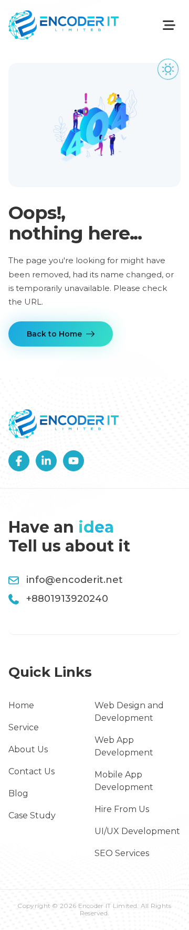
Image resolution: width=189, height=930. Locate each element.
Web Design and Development (129, 711)
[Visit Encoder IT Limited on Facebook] (18, 460)
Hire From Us (121, 809)
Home (21, 705)
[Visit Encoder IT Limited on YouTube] (73, 460)
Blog (18, 793)
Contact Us (31, 771)
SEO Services (121, 853)
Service (23, 727)
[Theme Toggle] (168, 69)
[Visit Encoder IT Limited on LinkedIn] (46, 460)
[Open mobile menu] (169, 25)
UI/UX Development (137, 831)
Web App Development (123, 746)
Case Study (32, 815)
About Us (28, 749)
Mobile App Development (123, 781)
